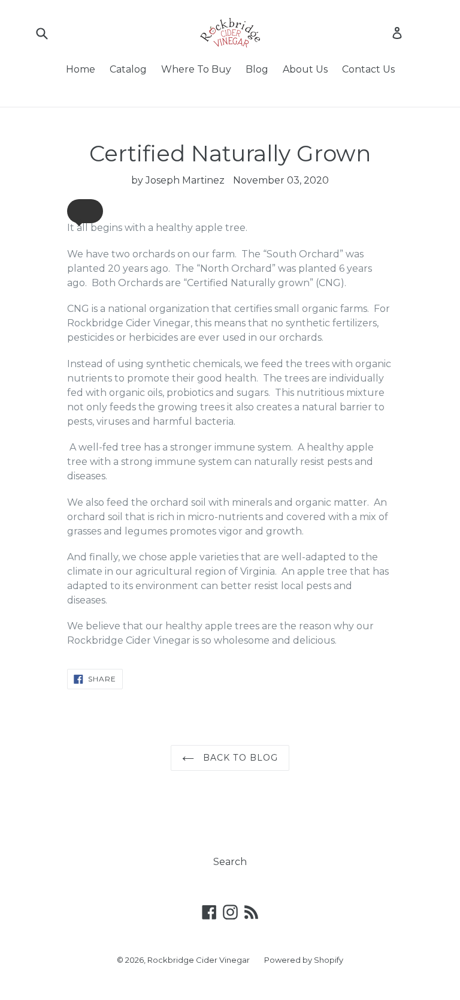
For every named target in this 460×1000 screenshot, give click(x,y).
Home (80, 69)
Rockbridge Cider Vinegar (198, 960)
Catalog (128, 69)
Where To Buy (196, 69)
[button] (85, 211)
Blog (257, 69)
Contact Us (368, 69)
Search (230, 861)
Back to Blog (239, 757)
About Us (305, 69)
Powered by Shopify (303, 960)
